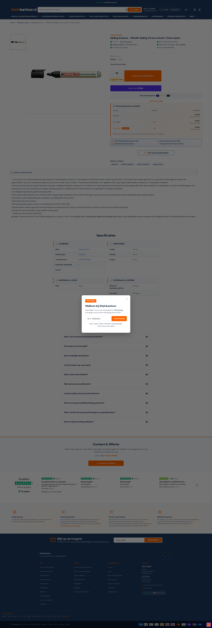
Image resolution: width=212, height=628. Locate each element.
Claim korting (119, 319)
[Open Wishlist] (208, 624)
